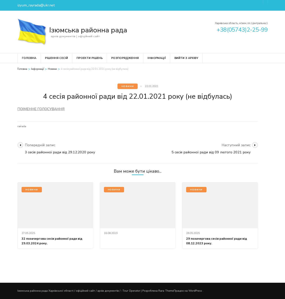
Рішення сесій (56, 58)
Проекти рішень (90, 58)
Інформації (157, 58)
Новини (127, 86)
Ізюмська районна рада (88, 30)
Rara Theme (166, 291)
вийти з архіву (186, 58)
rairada (21, 126)
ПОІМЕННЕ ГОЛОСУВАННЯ (41, 109)
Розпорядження (125, 58)
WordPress (195, 291)
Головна (29, 58)
